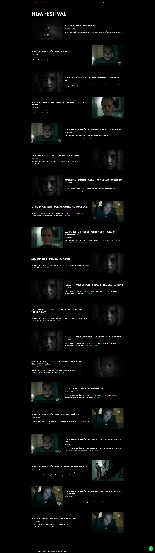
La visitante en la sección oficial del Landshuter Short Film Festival (60, 466)
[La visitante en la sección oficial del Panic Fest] (47, 392)
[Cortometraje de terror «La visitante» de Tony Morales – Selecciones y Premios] (108, 366)
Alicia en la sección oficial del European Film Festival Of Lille (57, 155)
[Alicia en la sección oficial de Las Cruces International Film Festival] (47, 289)
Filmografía (55, 3)
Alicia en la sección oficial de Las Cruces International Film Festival (94, 285)
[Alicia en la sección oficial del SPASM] (47, 29)
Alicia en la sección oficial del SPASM (80, 25)
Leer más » (80, 34)
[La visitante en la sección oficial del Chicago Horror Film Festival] (47, 133)
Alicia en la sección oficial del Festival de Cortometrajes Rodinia (93, 337)
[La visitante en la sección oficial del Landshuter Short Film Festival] (108, 470)
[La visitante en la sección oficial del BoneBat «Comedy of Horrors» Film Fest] (47, 237)
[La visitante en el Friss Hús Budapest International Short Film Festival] (108, 107)
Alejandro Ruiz (62, 551)
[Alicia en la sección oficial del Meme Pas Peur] (108, 263)
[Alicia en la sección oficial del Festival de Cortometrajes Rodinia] (47, 340)
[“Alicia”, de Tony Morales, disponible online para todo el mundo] (47, 81)
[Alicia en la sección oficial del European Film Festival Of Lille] (108, 159)
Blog (76, 3)
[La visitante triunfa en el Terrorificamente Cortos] (108, 522)
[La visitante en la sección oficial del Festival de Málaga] (108, 418)
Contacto (86, 3)
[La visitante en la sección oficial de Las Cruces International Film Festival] (47, 444)
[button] (151, 548)
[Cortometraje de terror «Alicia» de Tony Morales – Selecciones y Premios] (47, 185)
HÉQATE (96, 3)
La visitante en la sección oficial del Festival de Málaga (55, 414)
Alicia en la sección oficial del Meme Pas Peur (50, 259)
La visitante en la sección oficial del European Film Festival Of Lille (59, 207)
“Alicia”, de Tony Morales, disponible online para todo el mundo (92, 77)
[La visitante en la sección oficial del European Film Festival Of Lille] (108, 211)
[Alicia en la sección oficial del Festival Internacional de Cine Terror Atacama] (108, 314)
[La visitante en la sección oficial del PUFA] (108, 55)
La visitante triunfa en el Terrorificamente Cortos (53, 518)
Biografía (67, 3)
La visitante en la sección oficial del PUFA (49, 51)
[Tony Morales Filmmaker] (40, 3)
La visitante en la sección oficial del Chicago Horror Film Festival (93, 129)
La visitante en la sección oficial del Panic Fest (85, 389)
